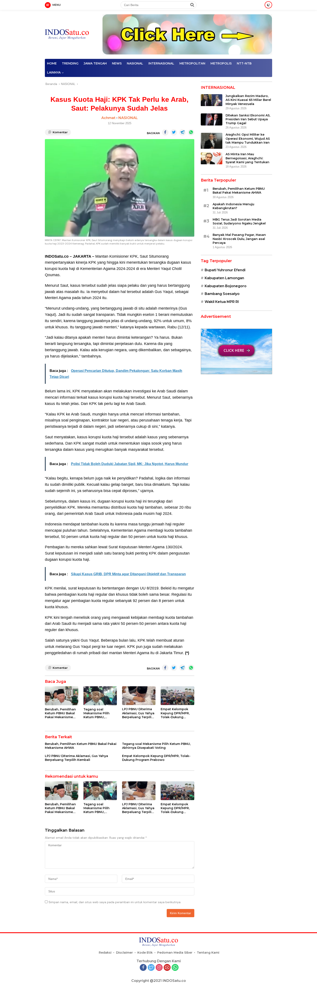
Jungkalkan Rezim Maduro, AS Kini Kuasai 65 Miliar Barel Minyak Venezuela (248, 100)
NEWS (117, 63)
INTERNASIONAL (161, 63)
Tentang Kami (208, 952)
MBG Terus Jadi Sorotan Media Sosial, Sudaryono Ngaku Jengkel (239, 222)
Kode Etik (145, 952)
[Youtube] (167, 968)
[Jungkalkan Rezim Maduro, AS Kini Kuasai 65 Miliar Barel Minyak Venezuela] (211, 100)
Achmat (108, 118)
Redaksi (105, 952)
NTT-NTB (244, 63)
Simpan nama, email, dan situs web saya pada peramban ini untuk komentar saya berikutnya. (115, 902)
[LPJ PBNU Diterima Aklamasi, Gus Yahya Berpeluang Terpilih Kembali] (138, 695)
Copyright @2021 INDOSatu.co (158, 981)
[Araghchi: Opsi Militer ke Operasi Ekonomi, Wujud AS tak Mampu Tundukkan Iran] (211, 141)
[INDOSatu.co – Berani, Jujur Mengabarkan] (67, 34)
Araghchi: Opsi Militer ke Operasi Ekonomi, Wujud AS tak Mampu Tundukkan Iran (248, 138)
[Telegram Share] (182, 132)
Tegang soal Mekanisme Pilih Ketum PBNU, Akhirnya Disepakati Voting (99, 713)
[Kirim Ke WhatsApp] (191, 132)
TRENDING (70, 63)
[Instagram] (159, 968)
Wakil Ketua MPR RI (222, 302)
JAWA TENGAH (95, 63)
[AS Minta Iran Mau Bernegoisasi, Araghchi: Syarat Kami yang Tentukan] (211, 158)
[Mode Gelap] (268, 4)
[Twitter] (151, 968)
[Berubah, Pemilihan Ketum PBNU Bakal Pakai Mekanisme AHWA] (61, 695)
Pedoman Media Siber (174, 952)
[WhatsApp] (175, 968)
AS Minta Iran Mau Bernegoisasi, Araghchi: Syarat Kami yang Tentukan (247, 158)
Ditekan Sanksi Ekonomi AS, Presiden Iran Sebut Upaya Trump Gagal (248, 119)
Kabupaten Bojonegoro (225, 286)
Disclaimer (124, 952)
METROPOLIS (221, 63)
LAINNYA (54, 72)
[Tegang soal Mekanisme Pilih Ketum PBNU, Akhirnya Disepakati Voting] (100, 695)
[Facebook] (143, 968)
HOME (52, 63)
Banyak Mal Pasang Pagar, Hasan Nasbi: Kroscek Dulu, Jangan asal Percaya (239, 239)
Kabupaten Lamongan (224, 278)
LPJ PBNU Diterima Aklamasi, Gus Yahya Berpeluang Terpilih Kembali (138, 713)
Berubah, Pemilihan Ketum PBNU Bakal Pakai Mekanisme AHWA (60, 713)
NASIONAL (135, 63)
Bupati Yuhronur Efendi (225, 270)
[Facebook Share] (165, 132)
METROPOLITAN (192, 63)
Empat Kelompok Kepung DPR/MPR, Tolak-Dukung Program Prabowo (175, 713)
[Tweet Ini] (174, 132)
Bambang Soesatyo (222, 294)
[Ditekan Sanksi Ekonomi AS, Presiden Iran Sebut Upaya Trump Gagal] (211, 119)
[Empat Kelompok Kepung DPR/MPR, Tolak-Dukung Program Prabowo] (177, 695)
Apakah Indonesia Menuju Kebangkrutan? (233, 206)
